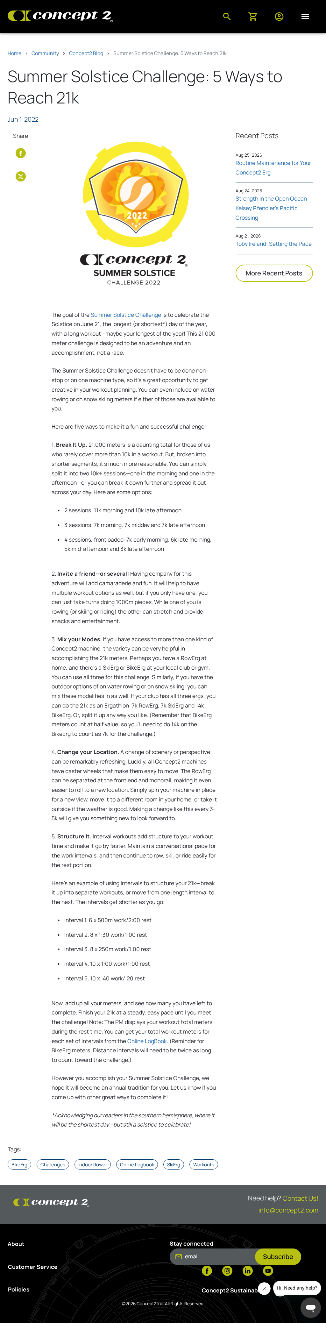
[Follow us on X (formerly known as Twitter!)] (21, 175)
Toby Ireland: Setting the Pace (274, 243)
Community (45, 53)
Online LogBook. (147, 1041)
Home (14, 53)
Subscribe (278, 1256)
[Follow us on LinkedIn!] (248, 1271)
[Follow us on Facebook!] (21, 152)
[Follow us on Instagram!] (227, 1271)
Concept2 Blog (86, 53)
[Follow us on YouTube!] (268, 1271)
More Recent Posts (274, 273)
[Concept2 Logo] (60, 17)
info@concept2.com (288, 1210)
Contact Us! (300, 1198)
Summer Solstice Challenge (126, 314)
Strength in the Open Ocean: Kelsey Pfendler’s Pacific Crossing (272, 208)
